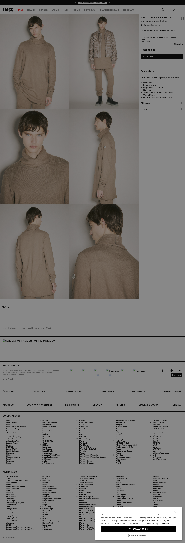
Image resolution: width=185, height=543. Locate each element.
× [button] (175, 512)
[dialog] (138, 523)
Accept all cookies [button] (138, 529)
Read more (164, 523)
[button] (138, 535)
